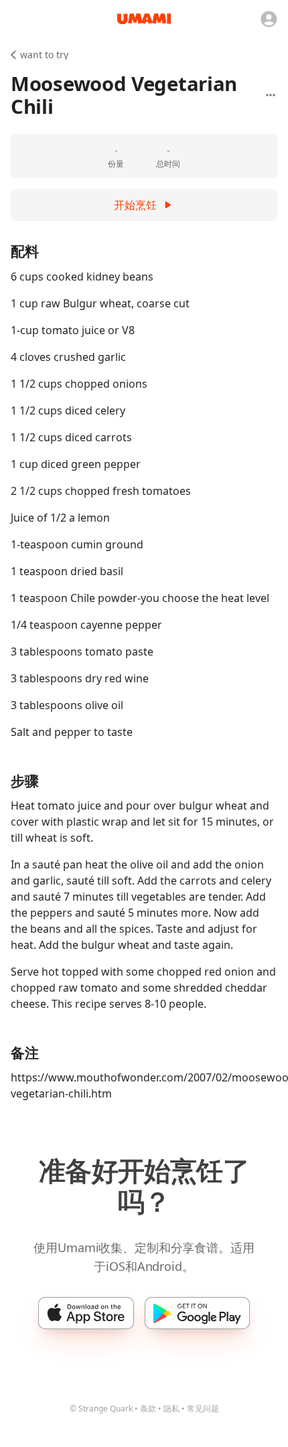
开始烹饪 (135, 205)
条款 (148, 1408)
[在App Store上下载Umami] (86, 1313)
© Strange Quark (101, 1408)
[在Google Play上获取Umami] (197, 1313)
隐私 (171, 1408)
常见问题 (203, 1408)
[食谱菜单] (271, 95)
